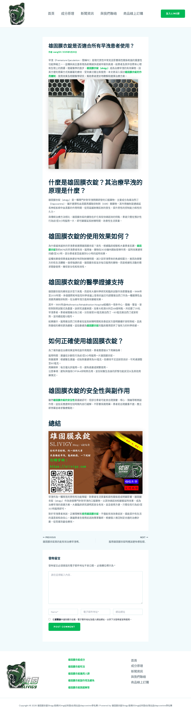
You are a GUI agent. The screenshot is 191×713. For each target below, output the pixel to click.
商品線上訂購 (133, 13)
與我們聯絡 (108, 13)
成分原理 (67, 13)
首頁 (51, 13)
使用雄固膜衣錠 (90, 513)
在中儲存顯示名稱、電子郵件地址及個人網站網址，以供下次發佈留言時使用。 (92, 619)
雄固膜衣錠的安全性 (64, 400)
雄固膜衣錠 (93, 325)
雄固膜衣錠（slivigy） (98, 68)
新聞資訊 (87, 13)
